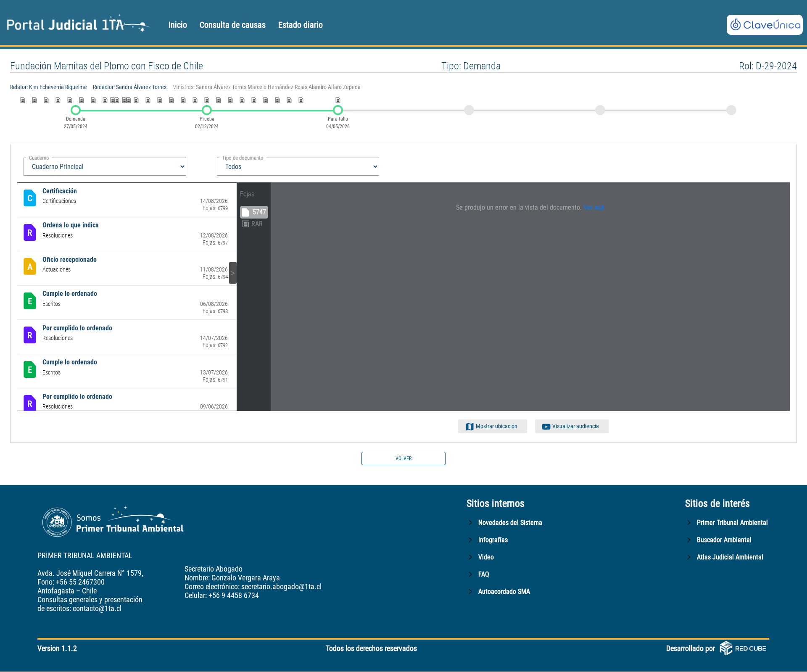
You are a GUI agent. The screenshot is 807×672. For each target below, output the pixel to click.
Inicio (178, 25)
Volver (403, 458)
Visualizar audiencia (575, 426)
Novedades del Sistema (510, 523)
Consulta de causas (233, 25)
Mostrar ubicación (496, 426)
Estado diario (300, 25)
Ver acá (593, 207)
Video (486, 557)
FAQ (483, 574)
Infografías (493, 540)
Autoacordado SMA (504, 592)
